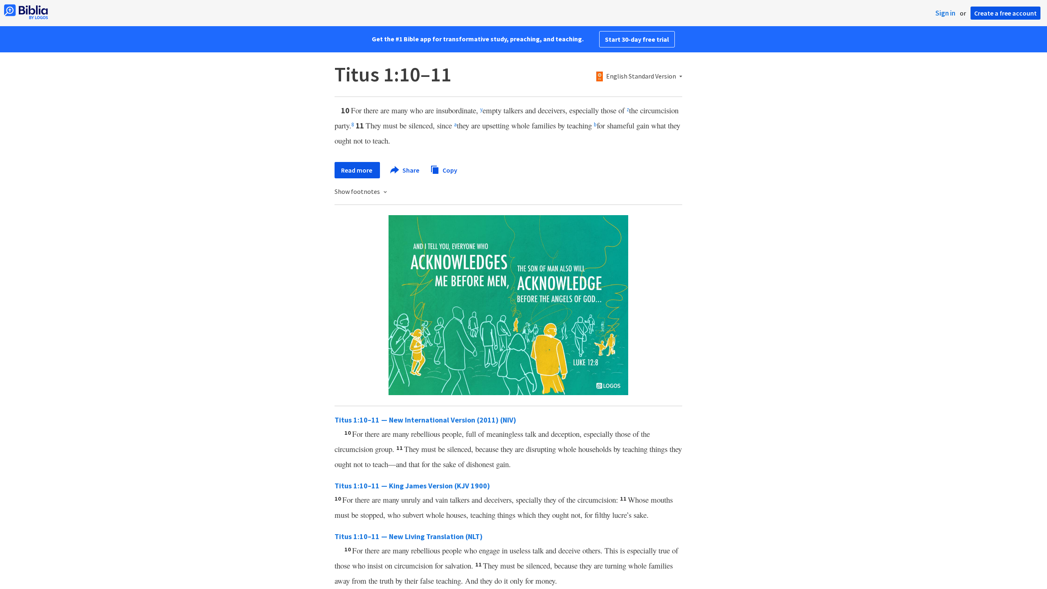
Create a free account (1005, 13)
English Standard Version (641, 76)
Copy (449, 169)
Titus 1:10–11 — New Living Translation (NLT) (409, 536)
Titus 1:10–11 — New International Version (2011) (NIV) (425, 420)
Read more (357, 170)
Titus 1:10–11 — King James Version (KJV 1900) (412, 485)
